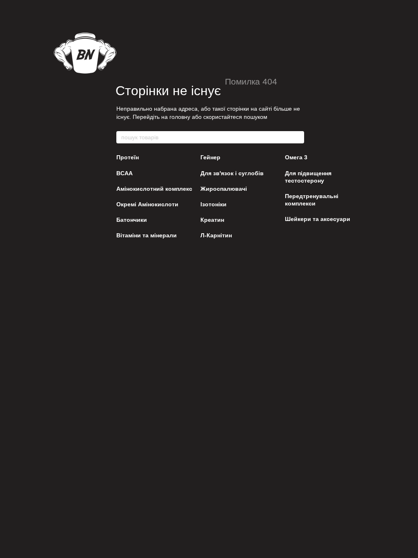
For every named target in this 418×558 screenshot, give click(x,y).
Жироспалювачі (223, 188)
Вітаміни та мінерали (146, 235)
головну (179, 117)
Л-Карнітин (216, 235)
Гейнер (210, 157)
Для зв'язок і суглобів (232, 173)
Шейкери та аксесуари (317, 219)
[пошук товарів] (297, 137)
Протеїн (127, 157)
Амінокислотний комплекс (154, 188)
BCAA (124, 173)
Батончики (131, 220)
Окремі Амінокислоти (147, 204)
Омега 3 (296, 157)
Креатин (212, 220)
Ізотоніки (213, 204)
